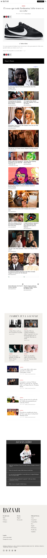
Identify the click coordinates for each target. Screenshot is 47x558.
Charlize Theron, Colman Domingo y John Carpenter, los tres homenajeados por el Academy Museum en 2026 (31, 335)
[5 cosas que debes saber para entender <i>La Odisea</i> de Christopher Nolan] (13, 369)
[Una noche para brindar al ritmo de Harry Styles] (16, 348)
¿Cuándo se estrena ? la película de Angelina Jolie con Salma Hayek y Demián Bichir (29, 384)
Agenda (21, 367)
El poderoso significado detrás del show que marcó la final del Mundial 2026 (29, 413)
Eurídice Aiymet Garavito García (30, 374)
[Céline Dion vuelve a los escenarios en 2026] (16, 323)
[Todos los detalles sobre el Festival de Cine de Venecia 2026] (31, 348)
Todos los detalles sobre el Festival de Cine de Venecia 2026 (30, 357)
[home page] (6, 1)
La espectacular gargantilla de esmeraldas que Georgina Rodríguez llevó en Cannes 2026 (24, 475)
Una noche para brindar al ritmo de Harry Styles (14, 357)
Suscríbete (40, 1)
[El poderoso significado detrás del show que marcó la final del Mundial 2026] (13, 412)
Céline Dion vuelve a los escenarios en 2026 (15, 331)
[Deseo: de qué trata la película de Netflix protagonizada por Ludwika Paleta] (13, 399)
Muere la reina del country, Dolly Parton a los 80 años (21, 470)
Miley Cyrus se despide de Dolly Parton (17, 484)
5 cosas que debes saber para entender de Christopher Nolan (28, 370)
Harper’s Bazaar (28, 13)
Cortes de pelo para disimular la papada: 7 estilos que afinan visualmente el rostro (22, 479)
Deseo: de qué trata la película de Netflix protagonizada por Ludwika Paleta (28, 401)
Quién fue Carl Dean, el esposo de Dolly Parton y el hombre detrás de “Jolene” (24, 466)
